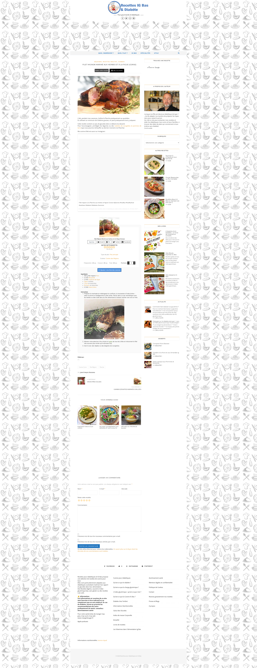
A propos (152, 606)
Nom (80, 489)
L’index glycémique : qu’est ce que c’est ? (127, 592)
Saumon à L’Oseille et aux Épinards (171, 157)
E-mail (102, 489)
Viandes (121, 62)
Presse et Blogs (154, 601)
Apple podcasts (83, 621)
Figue (86, 281)
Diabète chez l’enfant (120, 601)
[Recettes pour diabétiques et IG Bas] (128, 10)
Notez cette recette (101, 70)
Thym (86, 283)
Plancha (102, 367)
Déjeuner (98, 62)
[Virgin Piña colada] (81, 381)
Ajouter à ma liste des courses (110, 270)
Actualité (116, 620)
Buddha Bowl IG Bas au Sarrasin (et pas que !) (172, 200)
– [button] (128, 263)
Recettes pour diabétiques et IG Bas (90, 577)
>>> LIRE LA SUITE (158, 318)
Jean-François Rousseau (87, 372)
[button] (105, 247)
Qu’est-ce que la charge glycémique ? (126, 587)
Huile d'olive (92, 287)
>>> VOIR (168, 161)
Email (101, 242)
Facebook (127, 242)
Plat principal (114, 254)
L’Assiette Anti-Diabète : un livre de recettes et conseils (172, 233)
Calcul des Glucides (119, 611)
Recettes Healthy (110, 62)
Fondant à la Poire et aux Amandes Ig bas (166, 353)
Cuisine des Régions (112, 258)
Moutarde (92, 277)
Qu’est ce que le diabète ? (122, 583)
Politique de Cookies (156, 587)
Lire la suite (148, 128)
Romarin (86, 285)
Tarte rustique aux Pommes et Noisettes (163, 362)
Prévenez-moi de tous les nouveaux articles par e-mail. (96, 542)
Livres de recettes (119, 625)
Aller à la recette (118, 70)
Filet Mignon (93, 367)
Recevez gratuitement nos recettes (160, 597)
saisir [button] (110, 341)
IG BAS (134, 53)
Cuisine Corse (83, 367)
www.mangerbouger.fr (85, 618)
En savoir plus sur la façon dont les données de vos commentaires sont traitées (108, 550)
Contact (151, 592)
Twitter (117, 242)
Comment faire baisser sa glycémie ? (166, 307)
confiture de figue (94, 279)
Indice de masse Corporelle (122, 615)
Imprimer (91, 242)
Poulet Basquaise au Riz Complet (172, 178)
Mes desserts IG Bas (171, 275)
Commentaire (82, 505)
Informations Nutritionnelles (123, 606)
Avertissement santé (85, 610)
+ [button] (134, 263)
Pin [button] (109, 242)
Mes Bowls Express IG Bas (171, 254)
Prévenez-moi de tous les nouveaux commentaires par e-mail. (99, 536)
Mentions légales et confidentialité (160, 583)
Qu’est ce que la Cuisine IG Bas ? (124, 597)
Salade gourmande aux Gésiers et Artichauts (108, 427)
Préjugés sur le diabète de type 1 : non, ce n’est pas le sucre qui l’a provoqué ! (166, 322)
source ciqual (102, 640)
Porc (97, 276)
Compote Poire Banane (161, 343)
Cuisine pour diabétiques (121, 578)
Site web (124, 489)
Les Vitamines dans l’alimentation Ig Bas (127, 629)
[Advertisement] (128, 36)
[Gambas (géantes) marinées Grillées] (137, 381)
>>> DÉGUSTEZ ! (157, 346)
